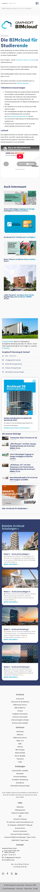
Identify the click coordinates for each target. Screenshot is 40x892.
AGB (20, 816)
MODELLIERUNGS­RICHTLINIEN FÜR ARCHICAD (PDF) (18, 419)
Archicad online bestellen (20, 723)
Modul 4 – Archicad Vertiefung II (16, 667)
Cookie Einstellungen (8, 888)
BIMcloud (20, 735)
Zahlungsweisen (20, 810)
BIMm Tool (20, 741)
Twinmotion (20, 759)
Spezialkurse (20, 783)
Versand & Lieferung (20, 819)
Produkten (5, 348)
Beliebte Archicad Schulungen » (13, 527)
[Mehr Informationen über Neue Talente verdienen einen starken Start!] (20, 248)
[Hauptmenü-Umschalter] (37, 3)
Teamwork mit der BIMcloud (20, 702)
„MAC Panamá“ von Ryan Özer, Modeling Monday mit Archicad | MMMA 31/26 (19, 297)
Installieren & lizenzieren (20, 714)
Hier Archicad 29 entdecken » (15, 508)
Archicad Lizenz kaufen (20, 717)
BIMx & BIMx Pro (20, 708)
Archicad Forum (20, 828)
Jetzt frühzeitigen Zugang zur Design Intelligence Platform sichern (19, 210)
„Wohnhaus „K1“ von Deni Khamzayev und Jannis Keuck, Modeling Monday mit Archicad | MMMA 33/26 (22, 468)
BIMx (20, 744)
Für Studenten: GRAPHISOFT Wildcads (20, 825)
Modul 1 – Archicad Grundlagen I (16, 554)
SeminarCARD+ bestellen (20, 770)
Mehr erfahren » (11, 564)
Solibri (20, 762)
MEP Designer (20, 750)
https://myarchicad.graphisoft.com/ (17, 116)
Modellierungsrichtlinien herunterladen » (17, 428)
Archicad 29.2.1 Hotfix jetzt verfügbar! (20, 237)
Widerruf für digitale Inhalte (20, 813)
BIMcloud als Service (20, 705)
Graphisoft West (7, 341)
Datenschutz (28, 888)
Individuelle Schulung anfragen (20, 786)
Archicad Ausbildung (20, 776)
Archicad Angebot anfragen (20, 720)
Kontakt (35, 888)
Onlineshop (20, 807)
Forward (20, 711)
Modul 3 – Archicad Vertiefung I (16, 629)
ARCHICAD (20, 731)
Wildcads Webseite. (23, 83)
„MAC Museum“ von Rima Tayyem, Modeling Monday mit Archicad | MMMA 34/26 (23, 446)
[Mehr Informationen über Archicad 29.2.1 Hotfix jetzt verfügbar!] (20, 223)
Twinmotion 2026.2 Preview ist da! (23, 438)
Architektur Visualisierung (20, 779)
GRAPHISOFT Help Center (20, 840)
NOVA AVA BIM (20, 753)
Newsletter (20, 773)
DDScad (20, 747)
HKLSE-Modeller (20, 756)
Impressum (19, 888)
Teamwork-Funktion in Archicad (25, 60)
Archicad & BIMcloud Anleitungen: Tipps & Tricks (20, 837)
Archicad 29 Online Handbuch (20, 834)
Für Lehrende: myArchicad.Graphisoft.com (20, 822)
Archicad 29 (20, 699)
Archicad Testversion (20, 831)
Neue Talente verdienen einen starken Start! (19, 260)
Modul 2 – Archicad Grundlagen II (17, 592)
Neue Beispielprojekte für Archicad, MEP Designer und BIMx (24, 478)
